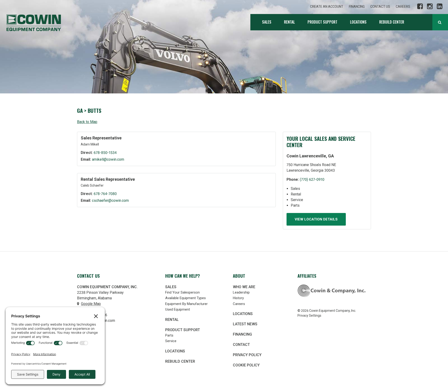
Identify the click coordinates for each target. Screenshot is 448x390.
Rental (289, 22)
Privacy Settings (309, 315)
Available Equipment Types (185, 298)
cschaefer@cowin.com (110, 200)
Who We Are (244, 287)
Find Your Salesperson (182, 292)
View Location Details (316, 219)
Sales (266, 22)
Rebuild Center (391, 22)
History (238, 298)
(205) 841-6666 (94, 315)
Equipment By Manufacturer (186, 304)
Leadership (241, 292)
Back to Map (87, 122)
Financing (357, 6)
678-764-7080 (105, 193)
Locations (358, 22)
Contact (241, 344)
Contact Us (380, 6)
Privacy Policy (247, 355)
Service (170, 341)
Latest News (245, 324)
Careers (403, 6)
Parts (169, 335)
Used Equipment (177, 309)
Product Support (322, 22)
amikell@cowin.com (108, 159)
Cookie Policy (246, 365)
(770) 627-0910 (312, 179)
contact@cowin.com (98, 320)
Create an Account (326, 6)
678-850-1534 (105, 152)
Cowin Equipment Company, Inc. (34, 22)
